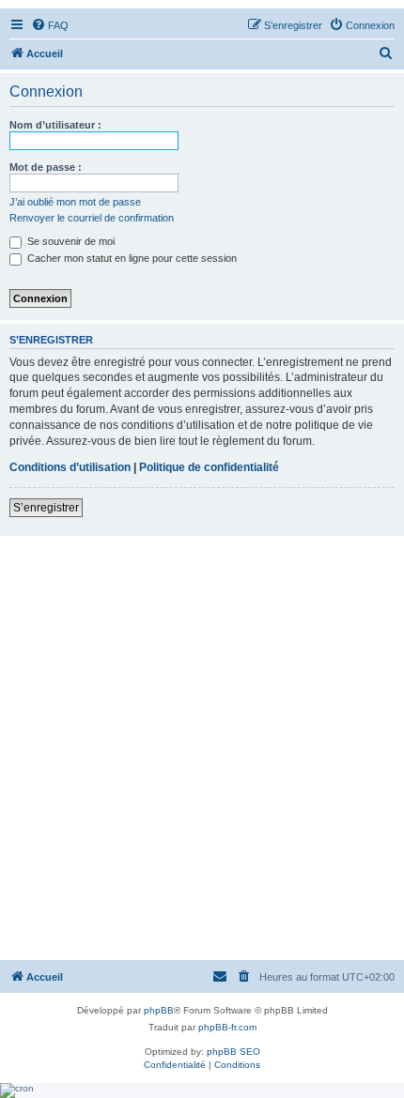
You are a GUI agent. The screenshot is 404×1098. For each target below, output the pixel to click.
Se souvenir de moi (69, 241)
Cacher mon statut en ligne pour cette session (130, 258)
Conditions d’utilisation (70, 467)
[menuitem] (50, 25)
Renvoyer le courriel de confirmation (91, 217)
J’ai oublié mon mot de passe (75, 201)
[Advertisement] (202, 747)
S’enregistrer (46, 507)
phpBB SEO (233, 1051)
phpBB (159, 1010)
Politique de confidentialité (209, 467)
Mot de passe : (45, 167)
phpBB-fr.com (227, 1027)
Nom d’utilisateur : (55, 124)
